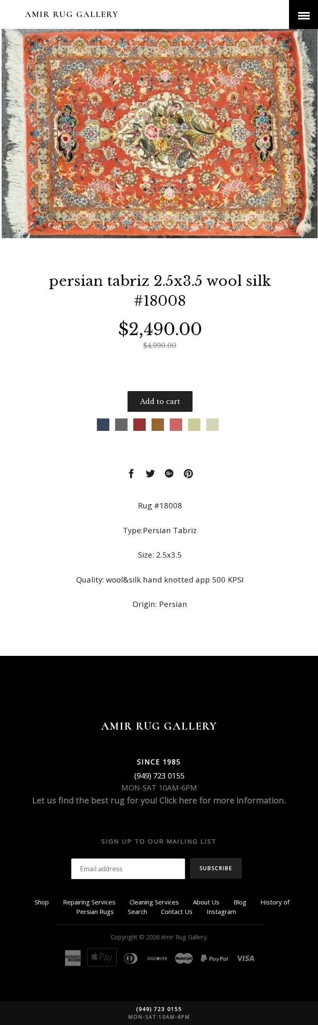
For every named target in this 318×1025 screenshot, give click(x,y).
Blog (240, 902)
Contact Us (177, 911)
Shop (42, 902)
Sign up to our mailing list (159, 841)
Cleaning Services (154, 902)
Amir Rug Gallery (72, 14)
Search (137, 911)
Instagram (221, 911)
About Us (206, 902)
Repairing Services (89, 902)
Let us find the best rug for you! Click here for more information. (159, 800)
